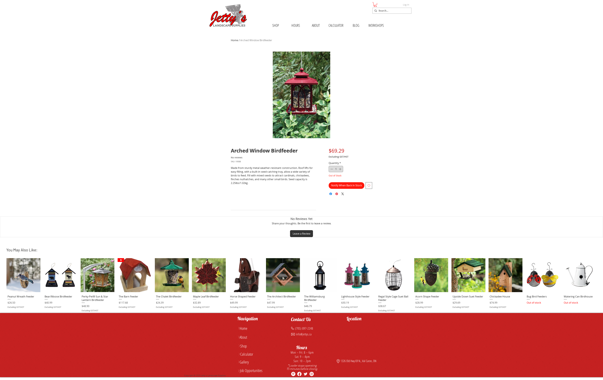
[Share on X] (343, 194)
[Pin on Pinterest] (337, 194)
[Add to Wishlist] (369, 185)
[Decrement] (331, 169)
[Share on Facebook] (331, 194)
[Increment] (340, 169)
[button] (375, 4)
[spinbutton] (336, 169)
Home (234, 40)
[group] (301, 285)
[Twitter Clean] (305, 374)
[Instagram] (312, 374)
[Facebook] (299, 374)
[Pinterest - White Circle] (293, 374)
